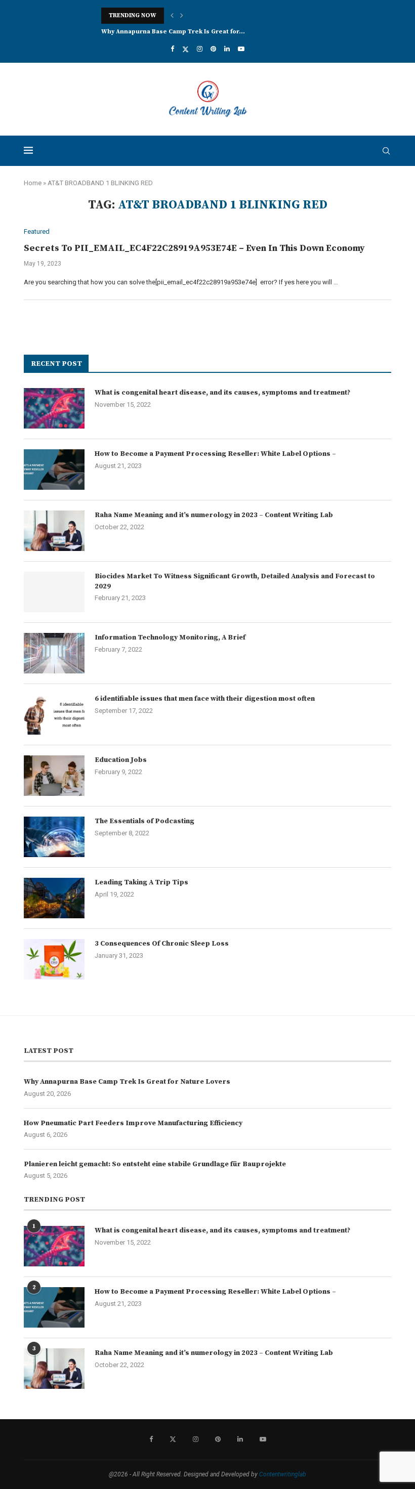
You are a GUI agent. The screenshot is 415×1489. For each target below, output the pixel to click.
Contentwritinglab (282, 1474)
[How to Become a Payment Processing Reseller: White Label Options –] (54, 469)
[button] (172, 16)
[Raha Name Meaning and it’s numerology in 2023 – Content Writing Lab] (54, 530)
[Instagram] (199, 49)
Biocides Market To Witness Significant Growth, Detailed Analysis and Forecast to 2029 (235, 581)
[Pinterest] (213, 49)
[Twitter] (185, 49)
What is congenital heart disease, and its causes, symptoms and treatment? (222, 392)
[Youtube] (241, 49)
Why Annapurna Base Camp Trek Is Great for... (173, 31)
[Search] (386, 150)
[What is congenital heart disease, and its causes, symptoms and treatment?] (54, 408)
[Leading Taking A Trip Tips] (54, 898)
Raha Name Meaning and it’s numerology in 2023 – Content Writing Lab (214, 515)
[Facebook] (172, 49)
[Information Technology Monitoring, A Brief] (54, 653)
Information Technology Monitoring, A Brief (170, 637)
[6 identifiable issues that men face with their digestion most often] (54, 714)
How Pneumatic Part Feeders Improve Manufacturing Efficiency (133, 1123)
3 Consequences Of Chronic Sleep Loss (162, 943)
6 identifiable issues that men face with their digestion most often (205, 698)
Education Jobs (121, 759)
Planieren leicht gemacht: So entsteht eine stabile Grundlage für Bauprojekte (155, 1164)
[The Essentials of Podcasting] (54, 837)
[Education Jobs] (54, 775)
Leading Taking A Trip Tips (141, 882)
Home (33, 183)
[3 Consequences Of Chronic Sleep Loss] (54, 959)
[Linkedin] (227, 49)
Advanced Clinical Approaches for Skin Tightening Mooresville (199, 15)
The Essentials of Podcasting (144, 821)
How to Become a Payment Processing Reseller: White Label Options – (215, 453)
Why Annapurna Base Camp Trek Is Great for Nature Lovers (127, 1081)
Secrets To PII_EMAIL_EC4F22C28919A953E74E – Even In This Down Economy (194, 248)
